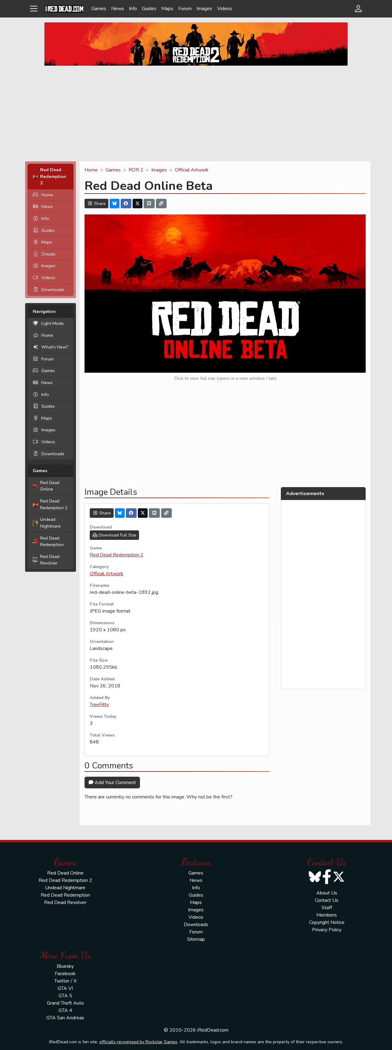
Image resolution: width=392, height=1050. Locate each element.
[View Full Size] (225, 293)
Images (204, 8)
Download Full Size (116, 535)
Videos (224, 8)
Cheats (48, 254)
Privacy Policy (326, 929)
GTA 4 (65, 1010)
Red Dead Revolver (49, 559)
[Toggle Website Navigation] (33, 8)
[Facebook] (126, 203)
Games (98, 8)
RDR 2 (136, 170)
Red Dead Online (49, 485)
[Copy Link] (161, 203)
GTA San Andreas (65, 1017)
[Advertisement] (196, 113)
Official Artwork (192, 170)
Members (326, 915)
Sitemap (196, 939)
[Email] (149, 203)
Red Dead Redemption (52, 541)
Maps (167, 8)
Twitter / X (65, 981)
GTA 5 (65, 995)
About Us (326, 893)
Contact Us (326, 900)
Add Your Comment (114, 782)
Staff (327, 907)
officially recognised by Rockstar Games (138, 1042)
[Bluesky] (114, 203)
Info (133, 8)
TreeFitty (99, 704)
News (117, 8)
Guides (149, 8)
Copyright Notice (327, 922)
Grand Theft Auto (65, 1003)
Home (47, 195)
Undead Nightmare (50, 522)
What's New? (54, 347)
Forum (185, 8)
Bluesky (65, 966)
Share (99, 203)
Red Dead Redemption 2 (54, 504)
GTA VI (65, 988)
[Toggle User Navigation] (358, 8)
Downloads (52, 290)
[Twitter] (137, 203)
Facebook (65, 973)
